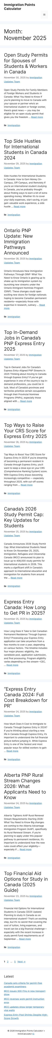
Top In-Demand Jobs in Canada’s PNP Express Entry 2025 (24, 340)
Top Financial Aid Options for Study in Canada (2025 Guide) (26, 882)
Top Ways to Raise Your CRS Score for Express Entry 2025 (25, 430)
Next (21, 961)
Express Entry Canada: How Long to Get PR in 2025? (25, 607)
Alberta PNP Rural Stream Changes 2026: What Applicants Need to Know (25, 786)
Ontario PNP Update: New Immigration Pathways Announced (18, 242)
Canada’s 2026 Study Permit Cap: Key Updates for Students (24, 517)
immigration (14, 125)
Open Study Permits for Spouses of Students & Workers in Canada (26, 63)
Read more (37, 117)
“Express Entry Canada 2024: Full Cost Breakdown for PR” (25, 697)
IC (33, 1034)
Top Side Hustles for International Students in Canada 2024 (25, 149)
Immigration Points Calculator (19, 7)
